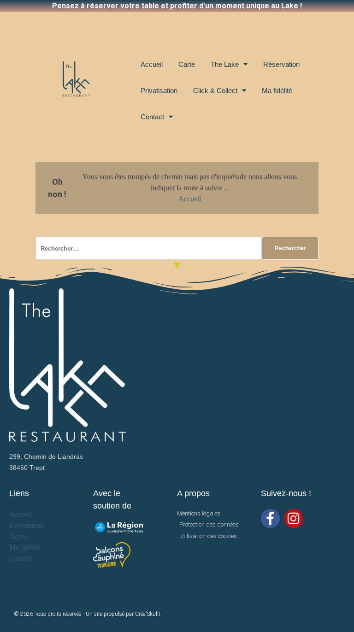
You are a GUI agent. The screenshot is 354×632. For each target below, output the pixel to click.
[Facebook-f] (270, 518)
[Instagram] (293, 518)
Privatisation (159, 90)
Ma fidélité (277, 90)
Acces (18, 536)
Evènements (27, 525)
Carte (186, 64)
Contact (152, 117)
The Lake (225, 64)
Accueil (152, 64)
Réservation (281, 64)
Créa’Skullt (147, 614)
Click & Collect (215, 90)
